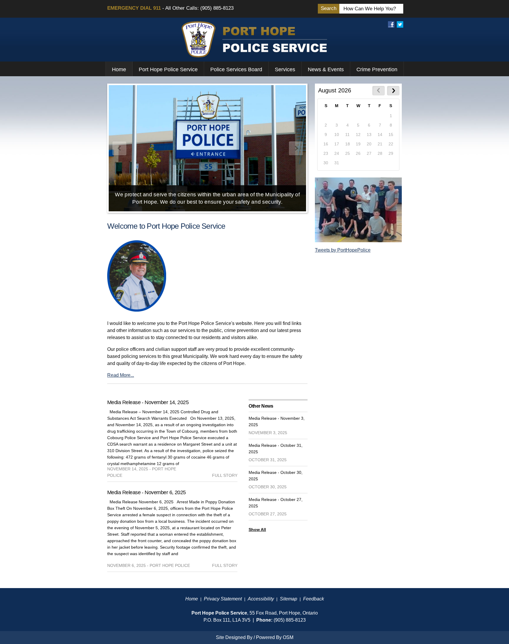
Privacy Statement (223, 598)
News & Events (326, 69)
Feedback (313, 598)
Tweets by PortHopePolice (343, 250)
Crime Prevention (376, 69)
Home (119, 69)
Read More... (120, 375)
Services (285, 69)
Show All (257, 529)
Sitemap (288, 598)
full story (224, 475)
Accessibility (261, 598)
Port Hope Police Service (168, 69)
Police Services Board (236, 69)
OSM (288, 637)
